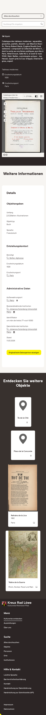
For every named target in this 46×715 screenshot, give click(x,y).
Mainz (12, 300)
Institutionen (9, 660)
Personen (8, 651)
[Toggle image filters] (5, 120)
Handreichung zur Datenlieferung (17, 688)
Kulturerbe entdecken (13, 618)
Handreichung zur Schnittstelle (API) (19, 692)
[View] (41, 96)
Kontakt (7, 683)
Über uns (7, 627)
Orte (5, 655)
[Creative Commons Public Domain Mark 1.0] (5, 155)
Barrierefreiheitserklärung (15, 679)
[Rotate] (5, 116)
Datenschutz (9, 709)
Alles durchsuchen (11, 642)
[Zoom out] (5, 111)
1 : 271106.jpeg (29, 96)
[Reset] (5, 107)
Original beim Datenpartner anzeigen (24, 352)
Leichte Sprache (10, 675)
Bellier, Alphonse (17, 258)
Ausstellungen (10, 623)
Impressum (8, 704)
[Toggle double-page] (36, 96)
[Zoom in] (5, 103)
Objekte (7, 647)
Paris (12, 275)
